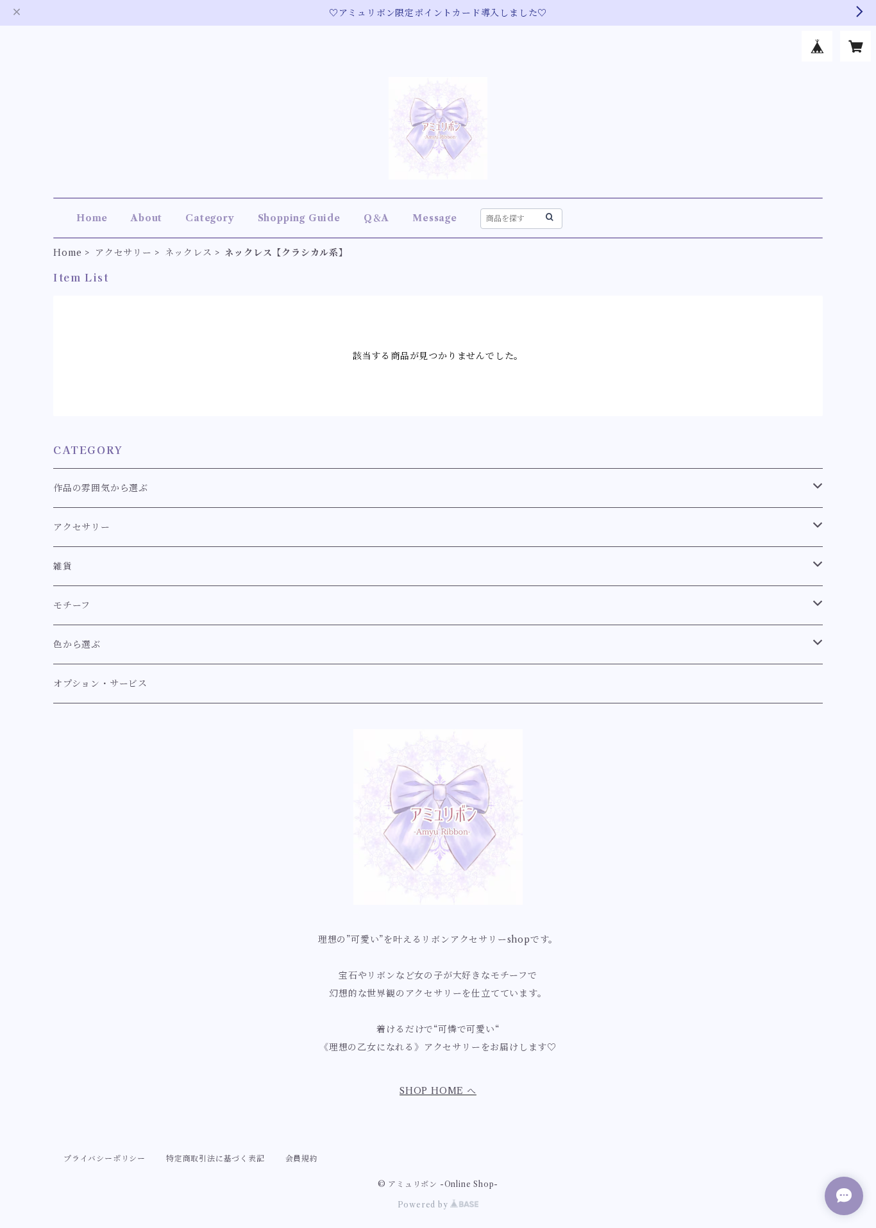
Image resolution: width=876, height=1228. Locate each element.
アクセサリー (123, 252)
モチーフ (71, 605)
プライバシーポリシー (104, 1158)
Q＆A (376, 218)
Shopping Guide (299, 218)
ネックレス (188, 252)
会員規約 (301, 1158)
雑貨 (62, 566)
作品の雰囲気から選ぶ (100, 488)
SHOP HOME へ (438, 1091)
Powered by (424, 1204)
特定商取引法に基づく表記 (215, 1158)
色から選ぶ (77, 644)
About (146, 218)
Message (434, 218)
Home (92, 218)
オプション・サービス (100, 683)
